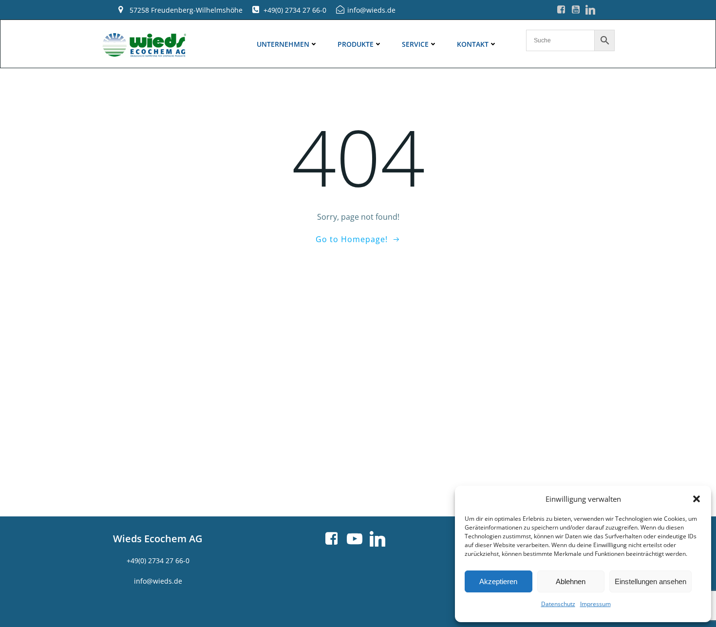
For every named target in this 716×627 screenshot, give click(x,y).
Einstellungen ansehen (650, 581)
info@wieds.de (158, 581)
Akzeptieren (498, 581)
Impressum (595, 604)
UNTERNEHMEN (283, 44)
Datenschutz (558, 604)
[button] (696, 499)
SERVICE (415, 44)
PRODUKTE (356, 44)
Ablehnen (570, 581)
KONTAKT (473, 44)
